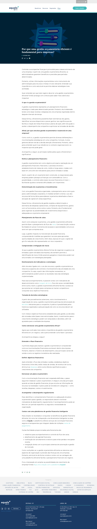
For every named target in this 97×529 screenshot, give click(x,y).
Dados (60, 485)
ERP (23, 487)
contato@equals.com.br (31, 525)
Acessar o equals (80, 1)
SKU (38, 492)
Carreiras (15, 508)
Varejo (66, 492)
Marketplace (68, 487)
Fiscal (30, 487)
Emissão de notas (11, 487)
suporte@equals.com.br (31, 517)
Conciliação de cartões (82, 483)
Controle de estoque (46, 485)
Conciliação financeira (11, 485)
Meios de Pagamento (84, 487)
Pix (30, 490)
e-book (68, 485)
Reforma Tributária (49, 490)
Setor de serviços (84, 490)
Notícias (9, 490)
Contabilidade (29, 485)
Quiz (36, 490)
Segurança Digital (67, 490)
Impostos (56, 487)
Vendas (75, 492)
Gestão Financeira (43, 487)
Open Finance (21, 490)
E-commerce (79, 485)
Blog (59, 8)
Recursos (45, 8)
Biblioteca (21, 483)
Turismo (58, 492)
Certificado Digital (42, 483)
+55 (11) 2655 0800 (30, 516)
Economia (90, 485)
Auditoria (9, 483)
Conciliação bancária (61, 483)
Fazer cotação (79, 8)
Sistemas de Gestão (26, 492)
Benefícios (38, 8)
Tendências (47, 492)
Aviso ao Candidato (6, 511)
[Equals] (5, 502)
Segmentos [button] (53, 8)
